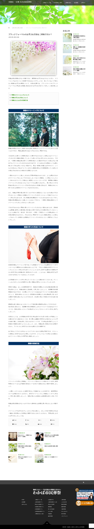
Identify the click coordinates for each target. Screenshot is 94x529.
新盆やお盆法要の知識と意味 (51, 446)
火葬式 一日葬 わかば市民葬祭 (20, 2)
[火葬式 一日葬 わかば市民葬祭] (47, 491)
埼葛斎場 (50, 513)
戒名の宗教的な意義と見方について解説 (79, 69)
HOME (23, 499)
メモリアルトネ (64, 516)
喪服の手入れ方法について (20, 97)
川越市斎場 (63, 509)
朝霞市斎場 (63, 506)
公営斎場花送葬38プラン (40, 511)
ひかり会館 (50, 511)
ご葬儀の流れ (68, 2)
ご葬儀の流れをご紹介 (39, 513)
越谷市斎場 (50, 516)
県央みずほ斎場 (51, 504)
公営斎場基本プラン (39, 509)
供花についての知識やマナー (51, 457)
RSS (83, 482)
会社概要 (76, 2)
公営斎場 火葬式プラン (39, 506)
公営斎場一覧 (50, 499)
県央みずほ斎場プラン (39, 504)
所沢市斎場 (63, 513)
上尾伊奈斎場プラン (39, 502)
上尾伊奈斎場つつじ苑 (52, 502)
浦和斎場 (50, 506)
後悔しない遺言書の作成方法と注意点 (79, 47)
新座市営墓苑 (64, 504)
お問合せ (83, 2)
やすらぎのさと (64, 511)
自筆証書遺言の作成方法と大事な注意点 (79, 36)
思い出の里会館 (51, 509)
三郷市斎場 (63, 499)
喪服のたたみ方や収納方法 (20, 100)
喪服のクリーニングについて (20, 95)
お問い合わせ (24, 504)
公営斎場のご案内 (58, 2)
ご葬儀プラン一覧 (47, 2)
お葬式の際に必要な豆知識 (13, 37)
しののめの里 (64, 502)
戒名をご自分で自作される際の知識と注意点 (79, 58)
